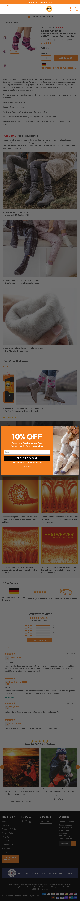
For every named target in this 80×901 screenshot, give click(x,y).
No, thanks (27, 466)
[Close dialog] (76, 428)
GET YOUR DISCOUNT (27, 458)
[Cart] (76, 9)
